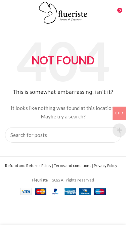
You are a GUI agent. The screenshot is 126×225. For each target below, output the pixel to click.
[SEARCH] (111, 135)
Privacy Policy (105, 165)
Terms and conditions (72, 165)
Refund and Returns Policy (28, 165)
